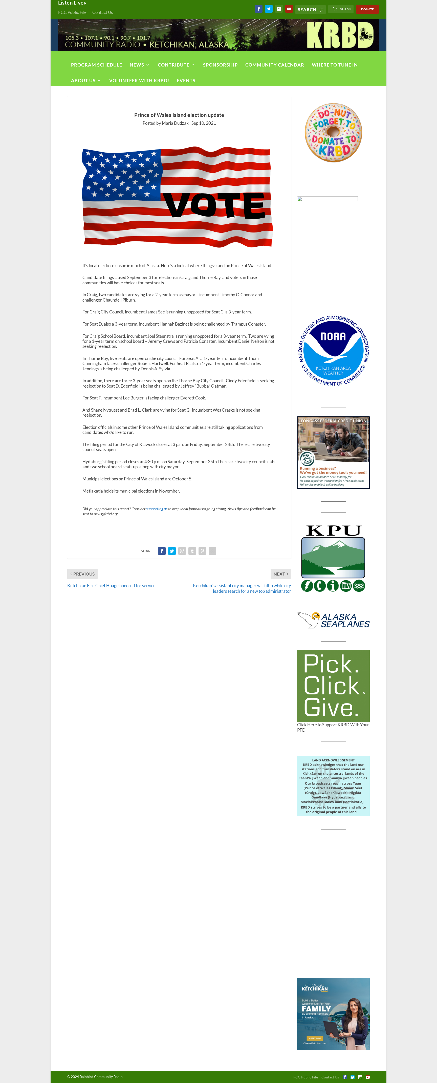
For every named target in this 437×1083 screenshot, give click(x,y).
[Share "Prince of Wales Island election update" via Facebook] (162, 551)
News (137, 65)
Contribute (173, 65)
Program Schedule (96, 65)
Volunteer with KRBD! (139, 80)
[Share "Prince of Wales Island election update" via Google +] (182, 551)
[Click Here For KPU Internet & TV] (333, 558)
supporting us (156, 508)
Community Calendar (274, 65)
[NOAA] (333, 350)
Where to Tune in (335, 65)
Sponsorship (220, 65)
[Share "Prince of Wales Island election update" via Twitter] (172, 551)
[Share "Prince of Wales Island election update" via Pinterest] (202, 551)
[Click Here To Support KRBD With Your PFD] (333, 686)
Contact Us (102, 12)
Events (186, 80)
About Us (83, 80)
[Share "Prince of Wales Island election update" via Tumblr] (192, 551)
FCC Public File (72, 12)
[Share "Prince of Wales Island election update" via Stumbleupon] (212, 551)
